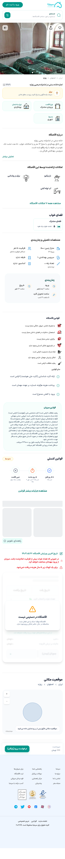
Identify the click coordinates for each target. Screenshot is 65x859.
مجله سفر (56, 783)
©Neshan (9, 731)
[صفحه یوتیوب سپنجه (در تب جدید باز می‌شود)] (29, 807)
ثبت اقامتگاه (18, 774)
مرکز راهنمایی (37, 778)
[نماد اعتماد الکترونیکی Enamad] (43, 794)
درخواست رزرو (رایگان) (17, 748)
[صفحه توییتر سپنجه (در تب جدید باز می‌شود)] (22, 807)
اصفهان (53, 78)
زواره (45, 78)
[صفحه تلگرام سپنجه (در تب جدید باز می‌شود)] (16, 807)
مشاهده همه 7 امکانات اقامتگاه (45, 203)
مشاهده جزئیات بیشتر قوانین (32, 491)
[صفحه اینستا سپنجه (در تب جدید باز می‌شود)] (49, 807)
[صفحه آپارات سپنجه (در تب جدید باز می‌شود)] (42, 807)
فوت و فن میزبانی (17, 778)
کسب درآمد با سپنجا (16, 783)
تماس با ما (56, 778)
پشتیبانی (38, 783)
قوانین (34, 821)
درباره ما (57, 774)
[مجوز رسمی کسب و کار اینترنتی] (22, 794)
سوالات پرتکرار (37, 774)
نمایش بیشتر (8, 156)
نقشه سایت (42, 821)
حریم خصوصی (23, 821)
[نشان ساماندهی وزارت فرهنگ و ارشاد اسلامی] (32, 794)
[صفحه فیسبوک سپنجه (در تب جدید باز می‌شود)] (36, 807)
